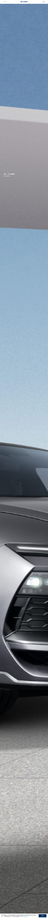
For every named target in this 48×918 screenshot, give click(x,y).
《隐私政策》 (25, 916)
